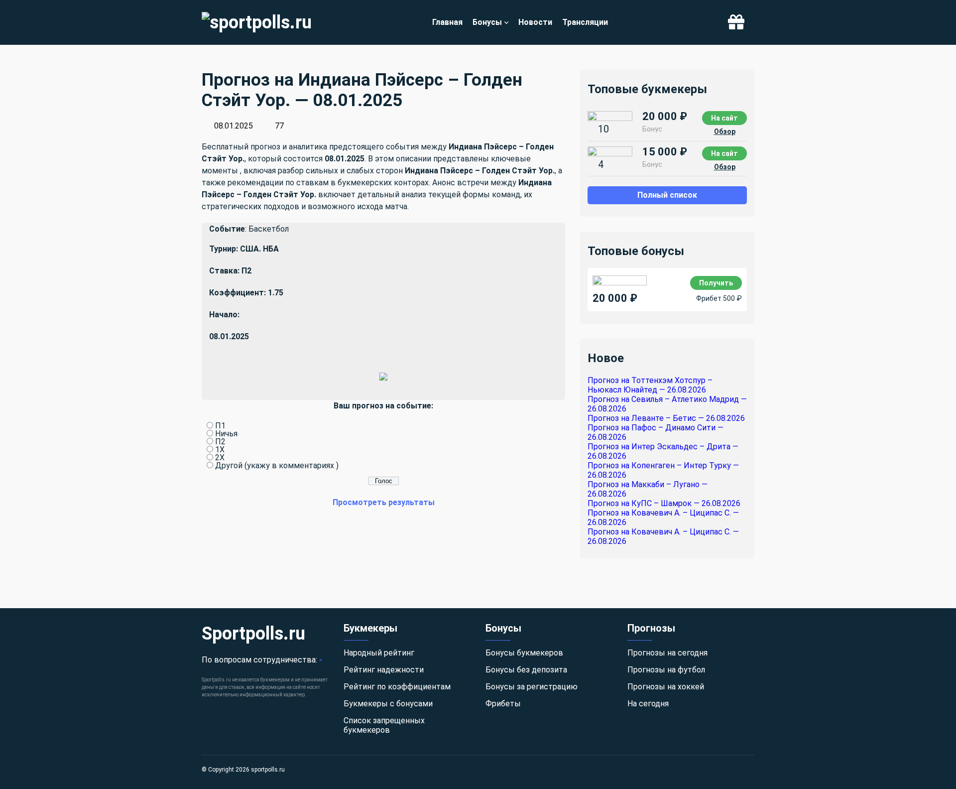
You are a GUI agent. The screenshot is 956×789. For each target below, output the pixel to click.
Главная (447, 22)
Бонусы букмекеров (524, 653)
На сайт (724, 118)
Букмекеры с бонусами (388, 703)
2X (220, 457)
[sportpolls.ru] (257, 22)
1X (220, 449)
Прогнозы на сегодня (667, 653)
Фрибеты (503, 703)
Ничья (226, 433)
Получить (716, 283)
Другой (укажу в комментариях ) (277, 465)
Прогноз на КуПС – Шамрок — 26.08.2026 (664, 503)
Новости (535, 22)
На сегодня (648, 703)
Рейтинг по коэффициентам (397, 686)
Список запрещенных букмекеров (384, 725)
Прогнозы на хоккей (665, 686)
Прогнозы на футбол (666, 669)
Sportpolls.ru (253, 633)
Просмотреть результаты (384, 502)
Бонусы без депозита (526, 669)
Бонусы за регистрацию (531, 686)
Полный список (667, 195)
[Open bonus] (736, 22)
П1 (220, 425)
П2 (220, 441)
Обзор (724, 131)
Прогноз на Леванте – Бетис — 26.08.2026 (666, 418)
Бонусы (487, 22)
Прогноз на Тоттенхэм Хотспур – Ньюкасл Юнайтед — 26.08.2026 (650, 385)
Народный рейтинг (379, 653)
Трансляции (585, 22)
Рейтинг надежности (384, 669)
